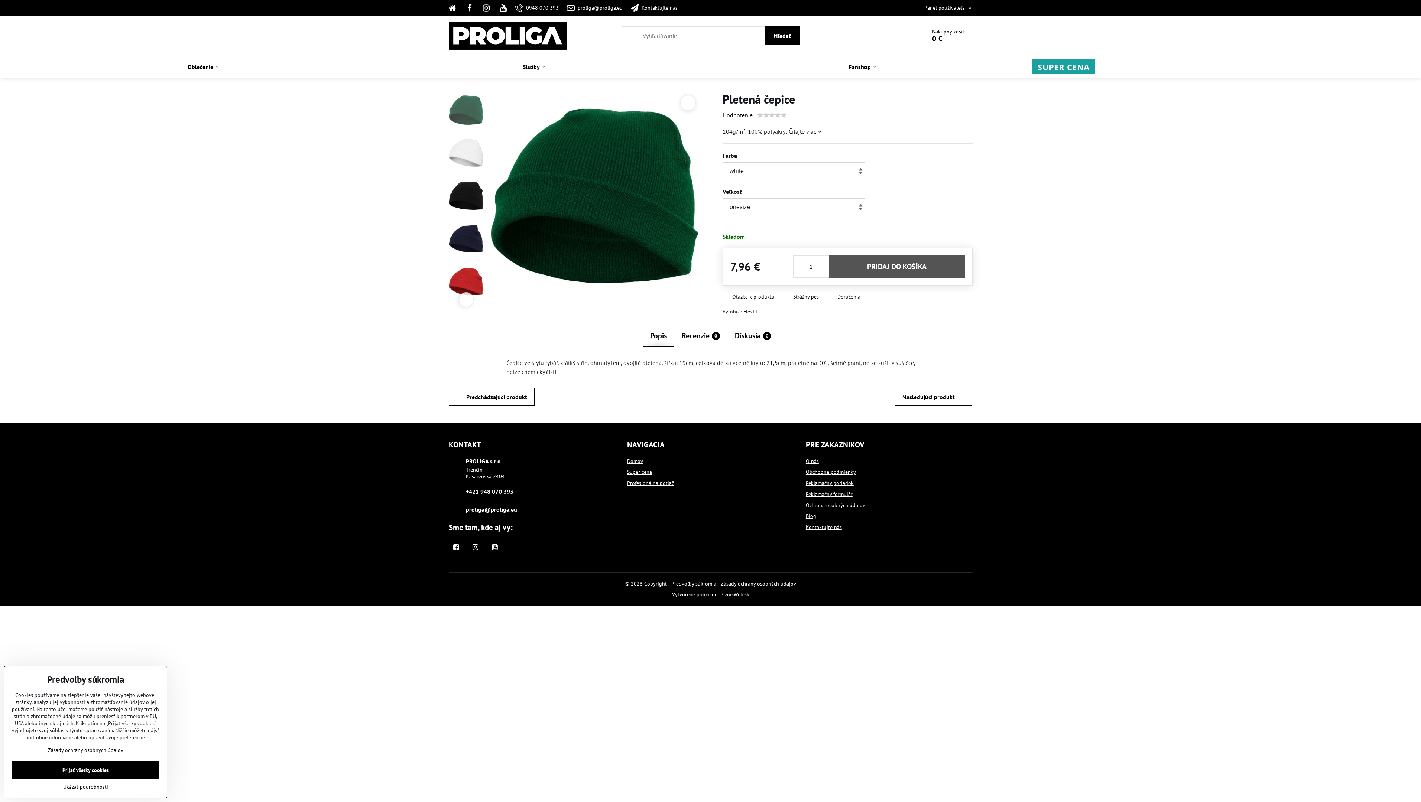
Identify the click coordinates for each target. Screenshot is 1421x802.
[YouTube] (503, 8)
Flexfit (750, 311)
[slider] (772, 115)
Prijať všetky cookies (85, 770)
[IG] (486, 8)
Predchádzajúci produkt (496, 397)
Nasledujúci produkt (928, 397)
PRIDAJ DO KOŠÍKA (897, 266)
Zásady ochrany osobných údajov (758, 583)
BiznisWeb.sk (734, 594)
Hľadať (782, 35)
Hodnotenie (738, 115)
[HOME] (455, 8)
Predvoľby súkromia (693, 583)
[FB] (469, 8)
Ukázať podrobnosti (85, 786)
